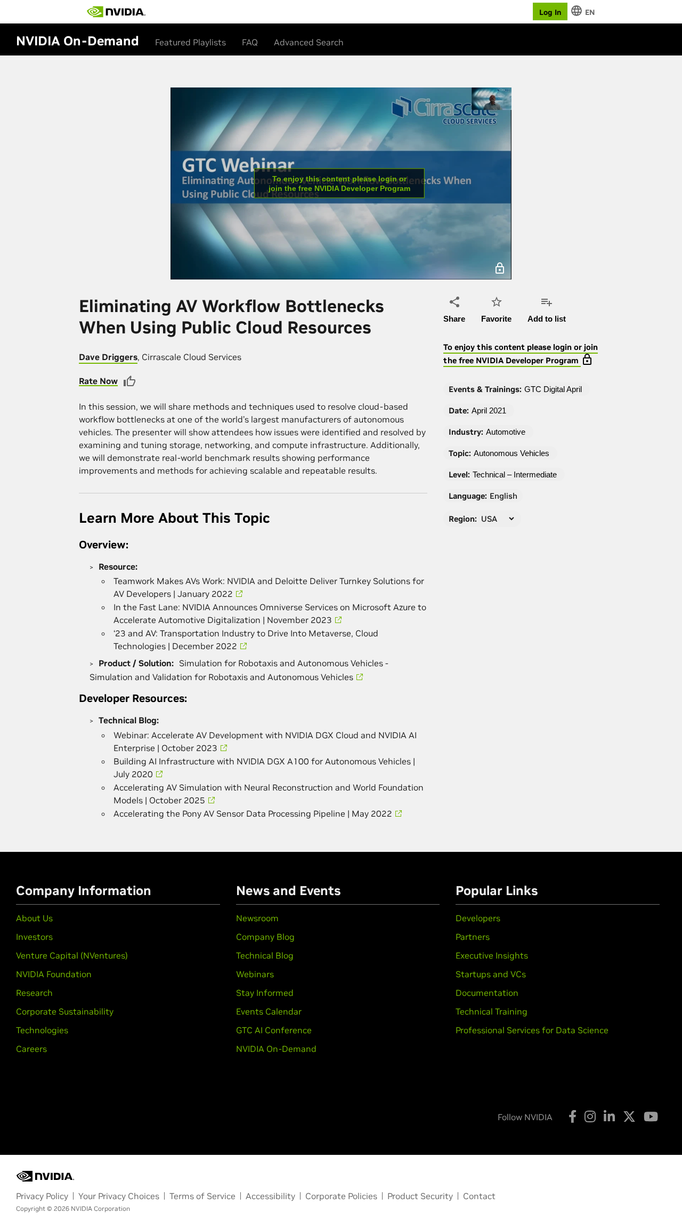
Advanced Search (309, 42)
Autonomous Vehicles (511, 453)
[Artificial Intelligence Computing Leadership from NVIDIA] (116, 11)
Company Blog (265, 936)
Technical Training (491, 1011)
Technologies (42, 1030)
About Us (34, 918)
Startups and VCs (491, 974)
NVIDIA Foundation (54, 974)
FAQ (250, 42)
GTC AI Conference (274, 1030)
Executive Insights (492, 955)
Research (34, 992)
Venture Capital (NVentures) (72, 955)
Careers (31, 1048)
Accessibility (270, 1196)
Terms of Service (202, 1196)
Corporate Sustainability (64, 1011)
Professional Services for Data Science (532, 1030)
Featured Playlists (190, 42)
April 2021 (489, 410)
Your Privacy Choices (118, 1196)
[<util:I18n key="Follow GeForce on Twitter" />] (629, 1116)
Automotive (505, 432)
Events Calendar (269, 1011)
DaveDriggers (108, 357)
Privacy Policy (42, 1196)
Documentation (487, 992)
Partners (473, 936)
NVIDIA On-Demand (276, 1048)
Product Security (420, 1196)
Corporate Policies (341, 1196)
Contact (479, 1196)
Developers (478, 918)
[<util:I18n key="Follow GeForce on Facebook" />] (573, 1116)
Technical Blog (265, 955)
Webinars (255, 974)
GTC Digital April (553, 389)
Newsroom (257, 918)
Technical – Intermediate (515, 474)
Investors (34, 936)
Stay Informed (265, 992)
